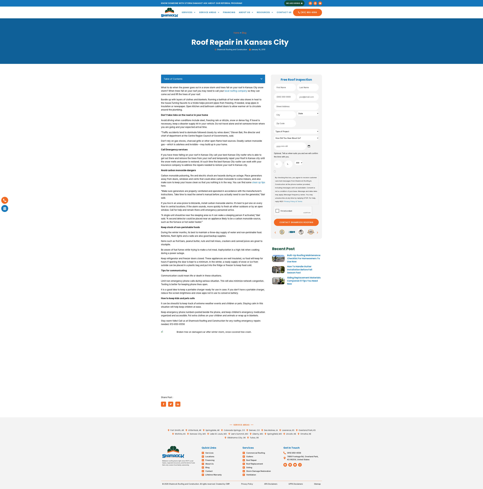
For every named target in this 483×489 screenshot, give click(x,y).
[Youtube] (320, 3)
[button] (261, 79)
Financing (229, 12)
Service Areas (207, 12)
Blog (244, 33)
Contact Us (284, 12)
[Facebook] (310, 3)
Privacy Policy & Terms (293, 201)
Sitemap (317, 484)
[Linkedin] (315, 3)
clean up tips (258, 182)
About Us (244, 12)
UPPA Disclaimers (296, 484)
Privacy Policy (247, 484)
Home (236, 33)
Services (187, 12)
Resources (263, 12)
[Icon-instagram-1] (300, 465)
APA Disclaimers (270, 484)
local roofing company (236, 91)
